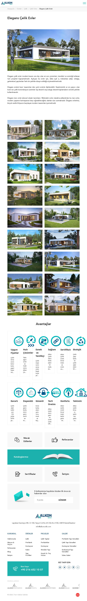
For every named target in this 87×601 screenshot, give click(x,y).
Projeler (45, 534)
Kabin (27, 550)
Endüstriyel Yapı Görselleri (67, 551)
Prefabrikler (45, 542)
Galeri (64, 534)
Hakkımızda (11, 539)
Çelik (27, 539)
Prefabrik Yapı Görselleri (70, 539)
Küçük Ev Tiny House (46, 554)
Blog (9, 552)
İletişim (9, 555)
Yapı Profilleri (28, 554)
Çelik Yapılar (45, 539)
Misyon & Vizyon (10, 543)
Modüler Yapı (45, 550)
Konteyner (29, 546)
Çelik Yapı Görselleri (69, 542)
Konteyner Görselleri (69, 546)
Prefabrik (28, 542)
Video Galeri (66, 555)
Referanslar (11, 548)
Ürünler (29, 534)
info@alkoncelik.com (43, 527)
